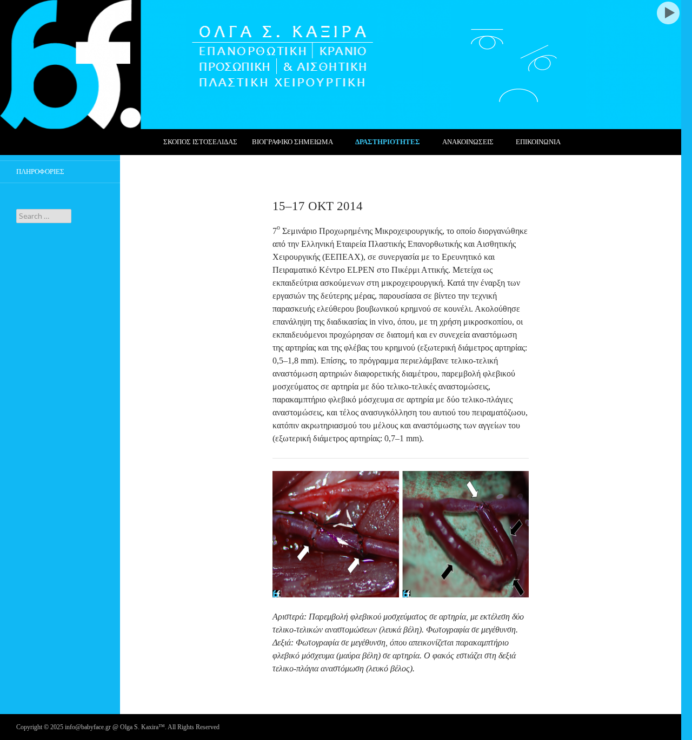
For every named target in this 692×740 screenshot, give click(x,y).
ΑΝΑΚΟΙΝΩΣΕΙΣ (468, 142)
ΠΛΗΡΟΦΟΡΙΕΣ (40, 171)
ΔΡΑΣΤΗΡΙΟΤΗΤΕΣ (387, 142)
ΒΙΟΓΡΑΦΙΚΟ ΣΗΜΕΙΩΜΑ (292, 142)
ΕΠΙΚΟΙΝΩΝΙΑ (538, 142)
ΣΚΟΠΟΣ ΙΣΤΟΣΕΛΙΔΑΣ (200, 142)
